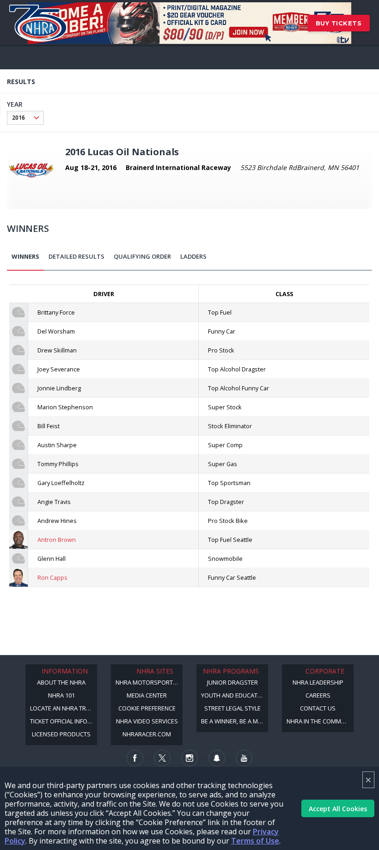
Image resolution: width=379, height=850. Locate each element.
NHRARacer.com (146, 734)
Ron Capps (52, 577)
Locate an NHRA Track (63, 708)
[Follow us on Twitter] (162, 758)
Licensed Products (61, 734)
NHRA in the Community (320, 721)
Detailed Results (76, 256)
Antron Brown (56, 539)
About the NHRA (61, 682)
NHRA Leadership (318, 682)
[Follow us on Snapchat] (216, 758)
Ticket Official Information (63, 721)
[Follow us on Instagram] (189, 758)
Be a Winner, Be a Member (234, 721)
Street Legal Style (232, 708)
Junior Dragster (232, 682)
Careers (318, 695)
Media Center (147, 695)
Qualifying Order (142, 256)
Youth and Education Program (234, 695)
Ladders (193, 256)
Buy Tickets (339, 23)
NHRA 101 (61, 695)
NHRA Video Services (147, 721)
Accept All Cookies (338, 808)
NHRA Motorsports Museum (149, 682)
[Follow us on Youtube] (244, 758)
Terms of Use (255, 841)
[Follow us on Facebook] (135, 758)
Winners (25, 256)
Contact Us (318, 708)
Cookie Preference (147, 708)
